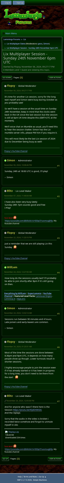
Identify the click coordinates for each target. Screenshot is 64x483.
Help (20, 477)
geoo (40, 43)
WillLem (12, 267)
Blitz (10, 191)
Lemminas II (9, 298)
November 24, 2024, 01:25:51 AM (18, 346)
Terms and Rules (30, 477)
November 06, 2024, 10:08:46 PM (18, 165)
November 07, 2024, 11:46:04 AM (18, 196)
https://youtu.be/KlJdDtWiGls (27, 409)
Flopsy (11, 85)
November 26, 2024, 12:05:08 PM (20, 401)
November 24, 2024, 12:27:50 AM (18, 272)
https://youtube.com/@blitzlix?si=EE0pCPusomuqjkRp (29, 220)
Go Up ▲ (42, 477)
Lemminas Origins (44, 296)
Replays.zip (14, 432)
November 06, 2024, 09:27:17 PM (18, 90)
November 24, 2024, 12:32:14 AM (18, 313)
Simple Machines (40, 480)
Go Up (5, 459)
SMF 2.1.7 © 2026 (24, 480)
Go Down (7, 77)
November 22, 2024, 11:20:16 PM (18, 237)
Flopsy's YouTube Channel (15, 151)
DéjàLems (21, 298)
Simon (46, 43)
